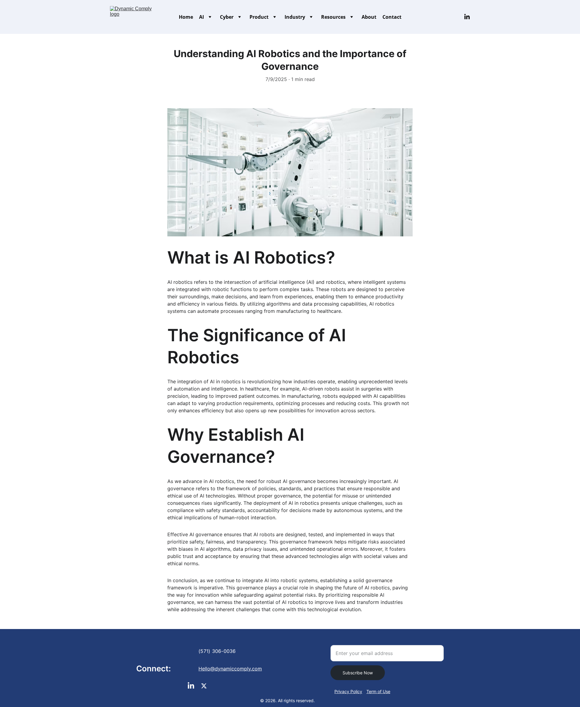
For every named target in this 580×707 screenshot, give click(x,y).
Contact (391, 17)
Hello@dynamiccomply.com (230, 669)
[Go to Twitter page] (204, 686)
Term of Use (378, 691)
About (369, 17)
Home (186, 17)
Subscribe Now (358, 672)
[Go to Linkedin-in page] (467, 17)
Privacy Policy (348, 691)
